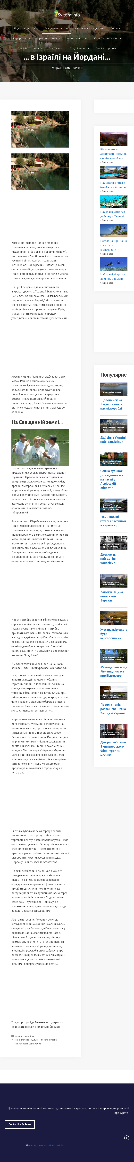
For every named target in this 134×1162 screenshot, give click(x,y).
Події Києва (56, 48)
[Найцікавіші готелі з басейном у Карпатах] (113, 173)
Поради (115, 28)
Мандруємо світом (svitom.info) (46, 1145)
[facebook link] (126, 1137)
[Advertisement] (40, 215)
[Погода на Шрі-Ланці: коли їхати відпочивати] (113, 231)
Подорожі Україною (26, 28)
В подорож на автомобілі (28, 1043)
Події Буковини (79, 48)
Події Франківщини (29, 48)
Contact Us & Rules (20, 1124)
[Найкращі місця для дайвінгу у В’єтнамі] (113, 202)
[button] (67, 58)
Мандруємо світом (56, 28)
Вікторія (78, 68)
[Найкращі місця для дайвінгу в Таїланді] (113, 264)
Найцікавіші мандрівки (89, 28)
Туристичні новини (48, 38)
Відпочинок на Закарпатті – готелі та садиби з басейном (113, 154)
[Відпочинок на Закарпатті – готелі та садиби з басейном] (113, 139)
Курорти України (77, 38)
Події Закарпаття (106, 48)
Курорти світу (21, 38)
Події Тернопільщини (107, 38)
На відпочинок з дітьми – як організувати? (36, 1040)
